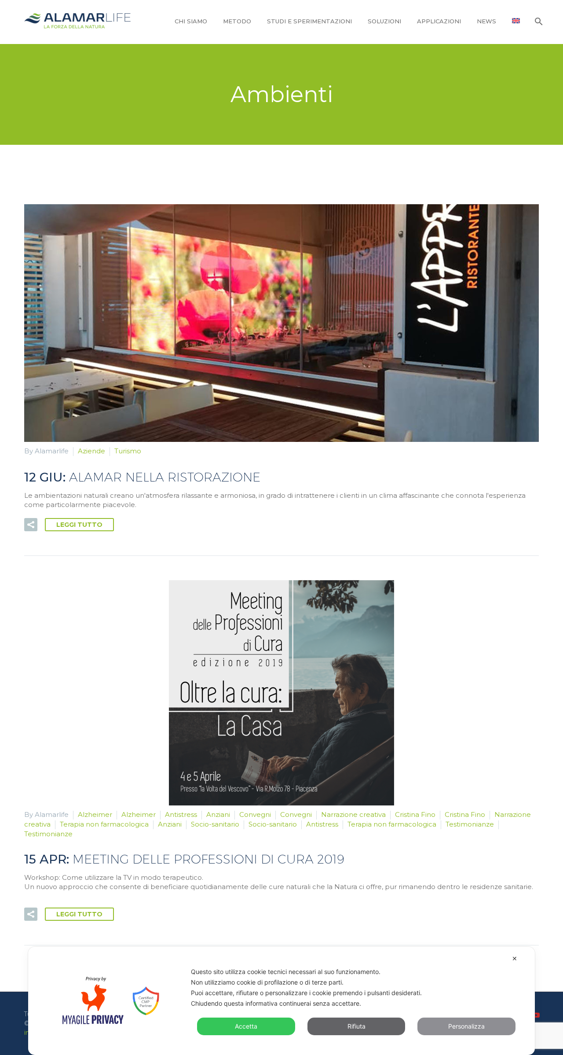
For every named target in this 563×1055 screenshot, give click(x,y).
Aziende (91, 451)
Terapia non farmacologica (104, 824)
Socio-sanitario (215, 824)
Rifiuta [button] (356, 1026)
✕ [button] (514, 958)
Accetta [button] (246, 1026)
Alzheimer (95, 814)
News (486, 21)
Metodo (237, 21)
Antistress (181, 814)
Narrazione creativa (353, 814)
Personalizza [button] (466, 1026)
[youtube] (536, 1014)
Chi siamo (191, 21)
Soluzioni (384, 21)
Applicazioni (439, 21)
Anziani (218, 814)
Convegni (255, 814)
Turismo (127, 451)
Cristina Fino (415, 814)
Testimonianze (470, 824)
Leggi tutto (79, 525)
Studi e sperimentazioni (309, 21)
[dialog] (281, 1001)
